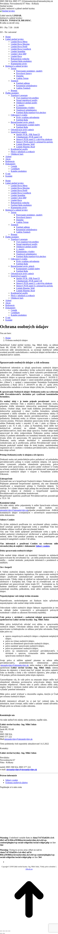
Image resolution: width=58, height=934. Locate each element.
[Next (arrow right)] (4, 933)
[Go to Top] (29, 928)
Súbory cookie (11, 780)
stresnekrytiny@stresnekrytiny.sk (14, 510)
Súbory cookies (43, 546)
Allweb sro (29, 869)
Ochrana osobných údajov (16, 782)
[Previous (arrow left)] (1, 933)
